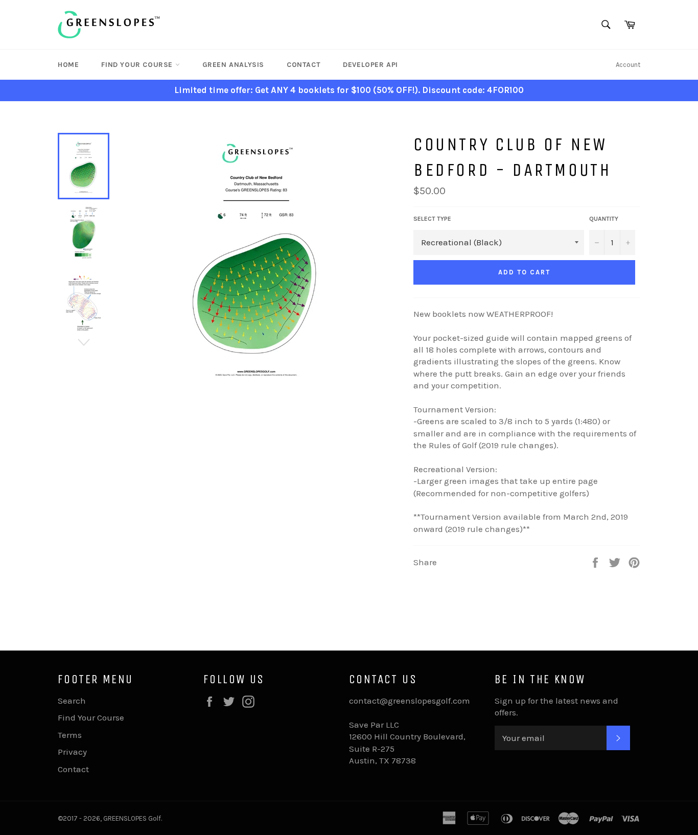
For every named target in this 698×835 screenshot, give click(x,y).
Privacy (72, 752)
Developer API (370, 64)
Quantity (603, 218)
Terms (70, 735)
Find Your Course (138, 64)
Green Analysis (233, 64)
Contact (303, 64)
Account (628, 64)
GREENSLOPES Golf (132, 818)
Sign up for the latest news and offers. (556, 706)
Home (68, 64)
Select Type (432, 218)
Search (72, 700)
